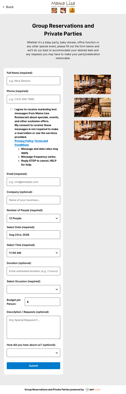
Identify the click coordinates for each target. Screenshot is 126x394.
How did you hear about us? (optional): (31, 344)
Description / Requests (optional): (28, 312)
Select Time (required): (21, 245)
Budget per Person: (14, 301)
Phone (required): (18, 91)
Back (8, 7)
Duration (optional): (19, 263)
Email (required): (17, 173)
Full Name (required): (20, 72)
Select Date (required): (21, 227)
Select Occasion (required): (24, 281)
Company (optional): (20, 192)
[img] (92, 84)
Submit (33, 365)
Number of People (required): (25, 210)
